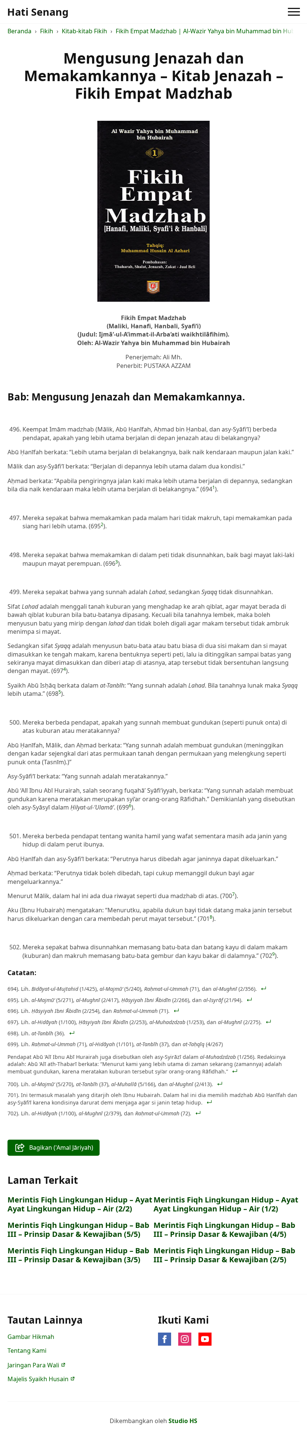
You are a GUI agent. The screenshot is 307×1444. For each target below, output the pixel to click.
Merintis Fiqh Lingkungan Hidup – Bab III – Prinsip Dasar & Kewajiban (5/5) (78, 1230)
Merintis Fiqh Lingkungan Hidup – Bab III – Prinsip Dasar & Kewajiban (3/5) (78, 1255)
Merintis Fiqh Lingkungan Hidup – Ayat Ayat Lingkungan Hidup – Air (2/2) (79, 1204)
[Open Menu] (294, 12)
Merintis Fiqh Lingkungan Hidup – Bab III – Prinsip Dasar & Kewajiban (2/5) (224, 1255)
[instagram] (184, 1339)
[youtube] (205, 1339)
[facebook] (164, 1339)
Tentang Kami (26, 1350)
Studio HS (182, 1421)
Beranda (19, 31)
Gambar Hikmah (30, 1337)
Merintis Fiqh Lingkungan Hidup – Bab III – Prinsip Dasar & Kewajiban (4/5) (224, 1230)
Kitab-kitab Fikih (84, 31)
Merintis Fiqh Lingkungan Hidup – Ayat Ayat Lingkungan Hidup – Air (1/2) (226, 1204)
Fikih (46, 31)
